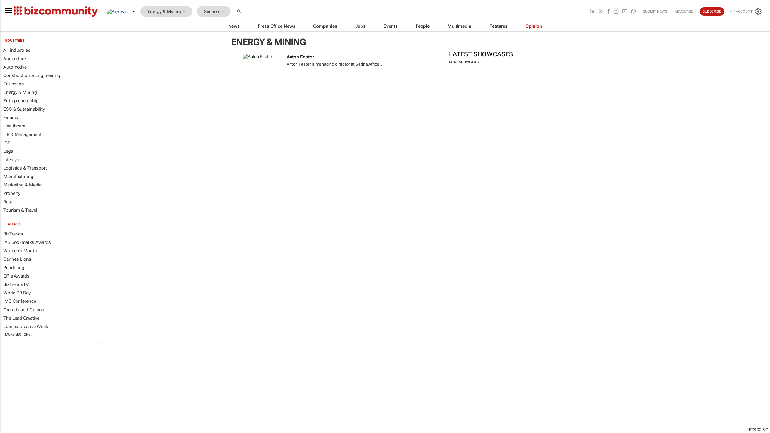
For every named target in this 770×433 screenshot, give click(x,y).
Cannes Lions (17, 259)
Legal (8, 151)
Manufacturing (18, 176)
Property (11, 193)
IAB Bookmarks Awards (27, 242)
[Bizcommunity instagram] (616, 12)
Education (13, 84)
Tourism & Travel (20, 210)
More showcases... (465, 62)
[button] (240, 11)
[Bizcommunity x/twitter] (601, 12)
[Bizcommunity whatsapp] (633, 12)
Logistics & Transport (25, 168)
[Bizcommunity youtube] (624, 12)
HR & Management (22, 134)
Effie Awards (16, 276)
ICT (6, 143)
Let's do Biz (757, 430)
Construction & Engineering (31, 75)
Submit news (655, 11)
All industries (16, 50)
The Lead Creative (21, 318)
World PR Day (17, 293)
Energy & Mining (20, 92)
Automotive (15, 67)
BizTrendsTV (16, 284)
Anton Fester (300, 57)
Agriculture (14, 58)
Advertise (684, 11)
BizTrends (13, 234)
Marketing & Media (22, 185)
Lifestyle (11, 159)
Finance (11, 117)
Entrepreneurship (20, 100)
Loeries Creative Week (25, 326)
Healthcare (14, 126)
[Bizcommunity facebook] (608, 12)
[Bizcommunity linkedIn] (592, 12)
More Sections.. (18, 334)
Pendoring (13, 267)
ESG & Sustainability (24, 109)
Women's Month (20, 250)
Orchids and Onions (23, 309)
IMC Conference (19, 301)
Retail (8, 201)
